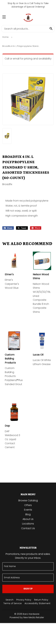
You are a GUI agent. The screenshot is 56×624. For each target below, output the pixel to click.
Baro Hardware (31, 614)
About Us (28, 519)
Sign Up (28, 589)
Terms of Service (12, 603)
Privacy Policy (23, 599)
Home (5, 37)
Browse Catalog (28, 500)
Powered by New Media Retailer (27, 617)
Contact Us (28, 528)
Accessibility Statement (37, 603)
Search (9, 599)
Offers (28, 505)
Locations (28, 523)
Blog (28, 514)
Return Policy (41, 599)
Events (28, 509)
